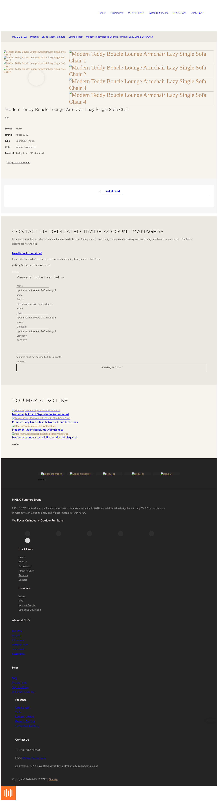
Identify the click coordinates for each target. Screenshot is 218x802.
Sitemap (53, 779)
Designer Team (20, 644)
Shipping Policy (20, 687)
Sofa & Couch (22, 707)
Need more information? (27, 253)
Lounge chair (76, 36)
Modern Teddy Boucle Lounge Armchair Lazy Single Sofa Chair (119, 36)
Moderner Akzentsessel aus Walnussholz (37, 430)
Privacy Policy (19, 683)
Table (18, 712)
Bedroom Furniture (25, 721)
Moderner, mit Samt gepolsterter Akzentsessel (40, 414)
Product (34, 36)
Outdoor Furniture (24, 716)
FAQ (14, 678)
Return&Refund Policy (24, 692)
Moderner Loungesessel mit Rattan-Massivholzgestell (44, 437)
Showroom (18, 640)
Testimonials (18, 649)
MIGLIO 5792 (19, 36)
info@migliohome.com (34, 758)
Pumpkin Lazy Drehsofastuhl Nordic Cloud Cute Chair (45, 422)
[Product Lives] (8, 799)
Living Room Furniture (53, 36)
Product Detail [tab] (112, 191)
